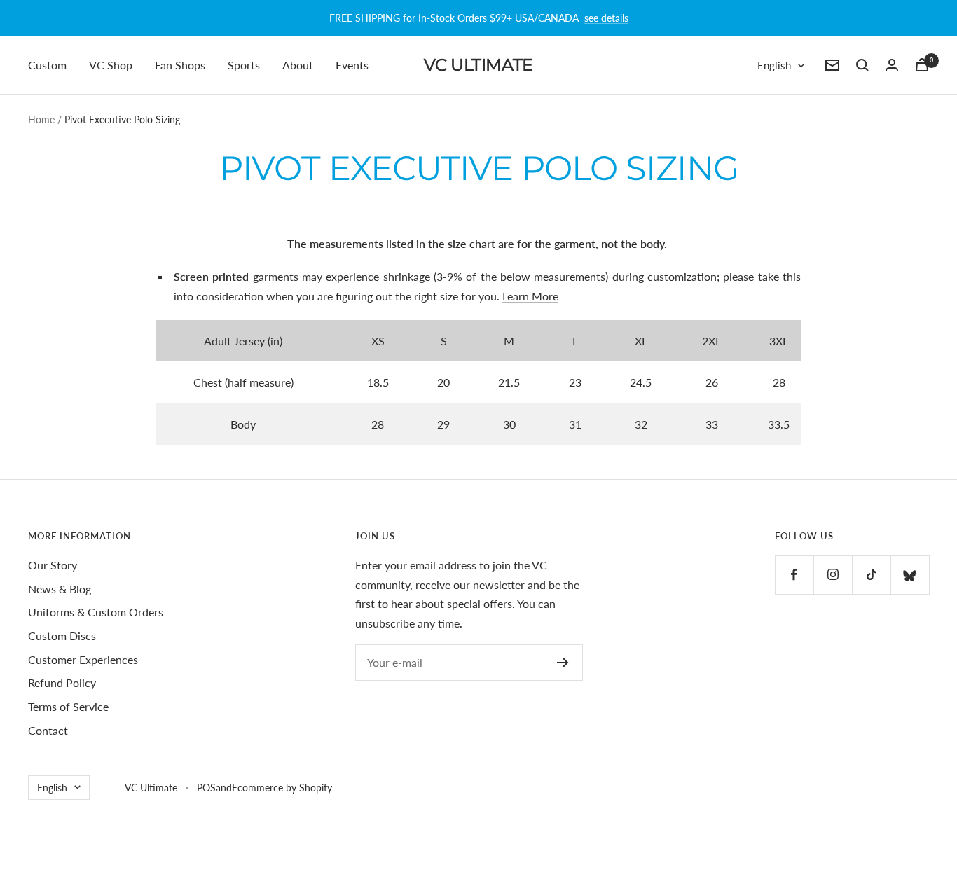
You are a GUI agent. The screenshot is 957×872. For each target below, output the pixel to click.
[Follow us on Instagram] (832, 574)
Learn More (530, 296)
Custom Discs (62, 635)
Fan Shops (180, 64)
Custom (47, 64)
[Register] (563, 662)
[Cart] (922, 64)
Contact (48, 730)
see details (606, 18)
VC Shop (110, 64)
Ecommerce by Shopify (282, 788)
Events (352, 64)
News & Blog (59, 588)
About (297, 64)
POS (206, 788)
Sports (244, 64)
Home (41, 119)
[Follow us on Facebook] (794, 574)
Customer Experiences (83, 659)
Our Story (52, 565)
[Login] (892, 65)
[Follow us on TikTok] (871, 574)
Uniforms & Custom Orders (95, 611)
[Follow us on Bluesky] (909, 574)
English (774, 65)
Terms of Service (68, 706)
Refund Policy (62, 682)
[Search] (862, 65)
